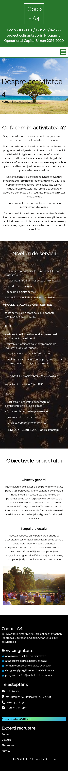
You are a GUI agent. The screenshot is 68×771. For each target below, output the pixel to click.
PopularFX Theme (45, 759)
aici (29, 719)
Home (5, 101)
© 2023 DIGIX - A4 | (24, 759)
